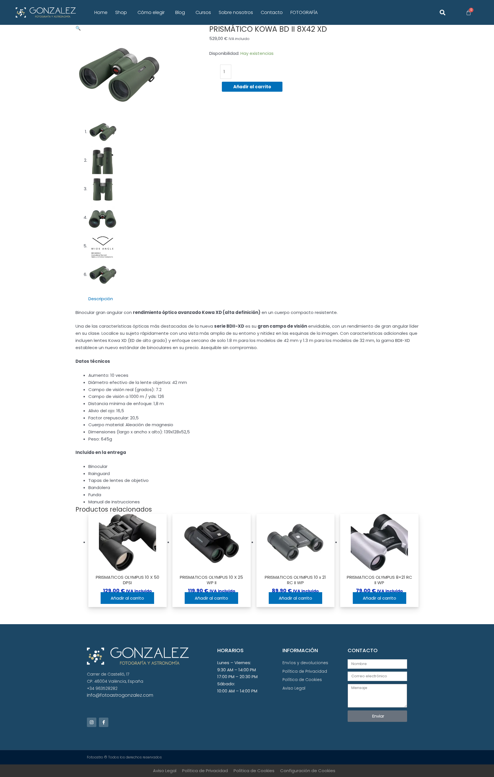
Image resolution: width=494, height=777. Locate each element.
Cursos (203, 12)
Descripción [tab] (100, 299)
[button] (122, 12)
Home (100, 12)
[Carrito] (468, 12)
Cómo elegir (151, 12)
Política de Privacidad (205, 771)
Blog (180, 12)
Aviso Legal (164, 771)
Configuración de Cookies (307, 771)
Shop (121, 12)
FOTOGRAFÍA (304, 12)
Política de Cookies (254, 771)
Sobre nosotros (236, 12)
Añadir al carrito (252, 87)
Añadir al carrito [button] (127, 598)
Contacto (272, 12)
